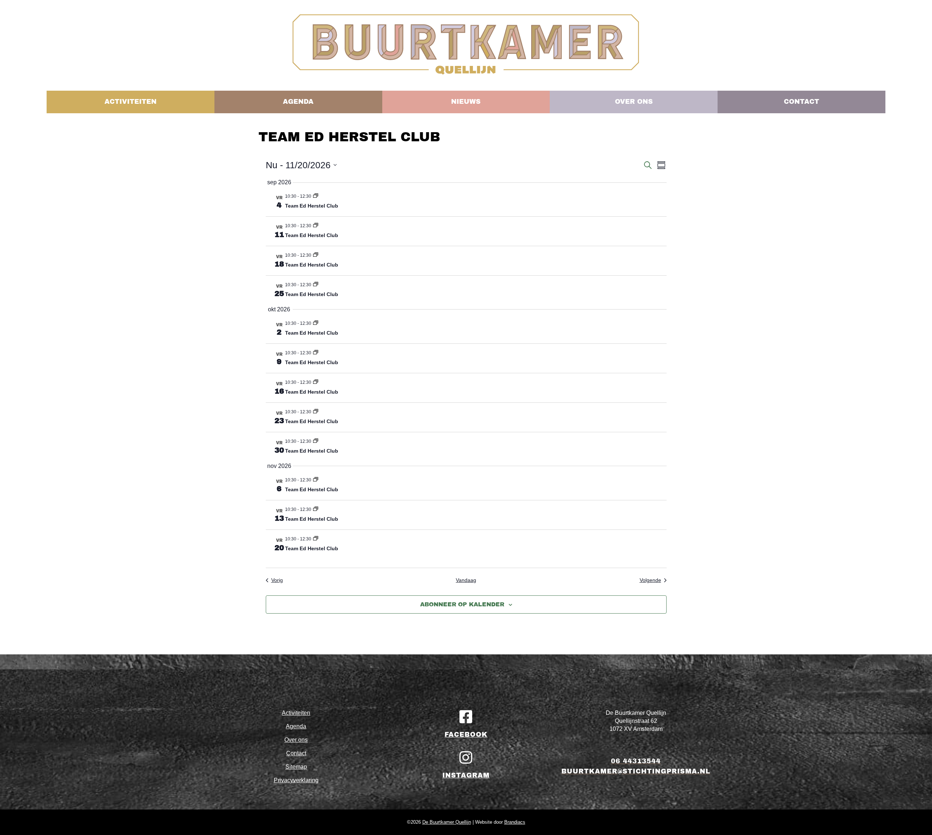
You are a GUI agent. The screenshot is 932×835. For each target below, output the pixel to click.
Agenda (296, 726)
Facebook (466, 734)
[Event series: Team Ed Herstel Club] (315, 196)
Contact (296, 753)
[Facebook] (466, 716)
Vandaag (466, 580)
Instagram (466, 775)
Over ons (296, 740)
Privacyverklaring (296, 780)
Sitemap (296, 767)
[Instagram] (466, 757)
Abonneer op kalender (462, 604)
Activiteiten (296, 713)
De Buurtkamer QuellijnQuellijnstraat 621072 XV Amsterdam (636, 721)
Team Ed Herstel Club (311, 206)
